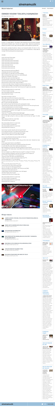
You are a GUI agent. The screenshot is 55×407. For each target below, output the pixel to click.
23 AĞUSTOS (45, 204)
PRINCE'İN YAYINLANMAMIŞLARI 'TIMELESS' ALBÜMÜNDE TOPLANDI (47, 49)
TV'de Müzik (46, 240)
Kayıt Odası (46, 85)
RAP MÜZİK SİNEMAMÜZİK (47, 216)
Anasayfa (44, 8)
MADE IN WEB (50, 404)
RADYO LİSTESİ (44, 35)
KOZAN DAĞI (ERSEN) (45, 260)
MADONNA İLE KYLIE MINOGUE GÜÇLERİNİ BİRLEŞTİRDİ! (18, 243)
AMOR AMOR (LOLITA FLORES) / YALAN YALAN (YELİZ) (46, 337)
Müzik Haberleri (50, 8)
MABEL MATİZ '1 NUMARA (45, 15)
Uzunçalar (45, 114)
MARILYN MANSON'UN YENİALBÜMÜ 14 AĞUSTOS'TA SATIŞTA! (47, 89)
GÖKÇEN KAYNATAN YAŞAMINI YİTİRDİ (14, 249)
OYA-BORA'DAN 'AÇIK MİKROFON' (12, 230)
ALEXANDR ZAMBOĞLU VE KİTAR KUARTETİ (45, 372)
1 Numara (45, 12)
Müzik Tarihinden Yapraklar (47, 201)
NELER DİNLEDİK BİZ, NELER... (47, 367)
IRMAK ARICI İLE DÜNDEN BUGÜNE (45, 243)
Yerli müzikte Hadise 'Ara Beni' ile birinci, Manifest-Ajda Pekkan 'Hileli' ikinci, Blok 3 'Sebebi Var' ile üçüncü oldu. (48, 195)
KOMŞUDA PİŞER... (45, 332)
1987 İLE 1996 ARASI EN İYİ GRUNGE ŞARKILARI (47, 347)
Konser (45, 29)
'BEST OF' (45, 258)
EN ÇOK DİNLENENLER (47, 186)
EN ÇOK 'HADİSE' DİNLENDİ (45, 190)
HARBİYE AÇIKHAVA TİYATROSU (46, 292)
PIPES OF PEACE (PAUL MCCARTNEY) (46, 150)
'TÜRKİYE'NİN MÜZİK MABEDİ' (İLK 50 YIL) (47, 296)
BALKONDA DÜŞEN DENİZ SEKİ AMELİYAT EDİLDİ (16, 254)
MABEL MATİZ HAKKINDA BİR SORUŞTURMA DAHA (17, 225)
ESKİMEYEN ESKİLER (46, 146)
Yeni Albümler (46, 44)
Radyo (44, 33)
